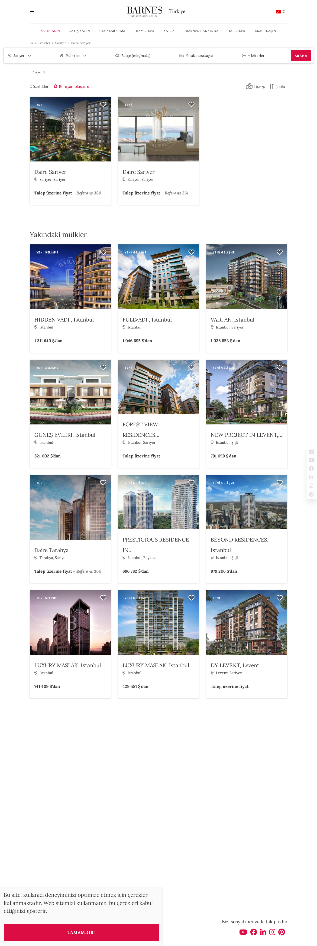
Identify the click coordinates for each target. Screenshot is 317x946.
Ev (31, 43)
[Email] (311, 451)
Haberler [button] (236, 31)
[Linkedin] (263, 933)
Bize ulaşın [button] (265, 31)
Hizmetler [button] (145, 31)
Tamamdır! (81, 932)
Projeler (44, 43)
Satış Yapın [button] (79, 31)
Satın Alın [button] (50, 31)
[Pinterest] (281, 933)
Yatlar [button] (170, 31)
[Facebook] (253, 933)
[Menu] (34, 11)
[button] (280, 11)
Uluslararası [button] (112, 31)
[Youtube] (243, 933)
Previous (34, 130)
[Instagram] (272, 933)
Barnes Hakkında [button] (202, 31)
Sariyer (60, 43)
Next (106, 130)
